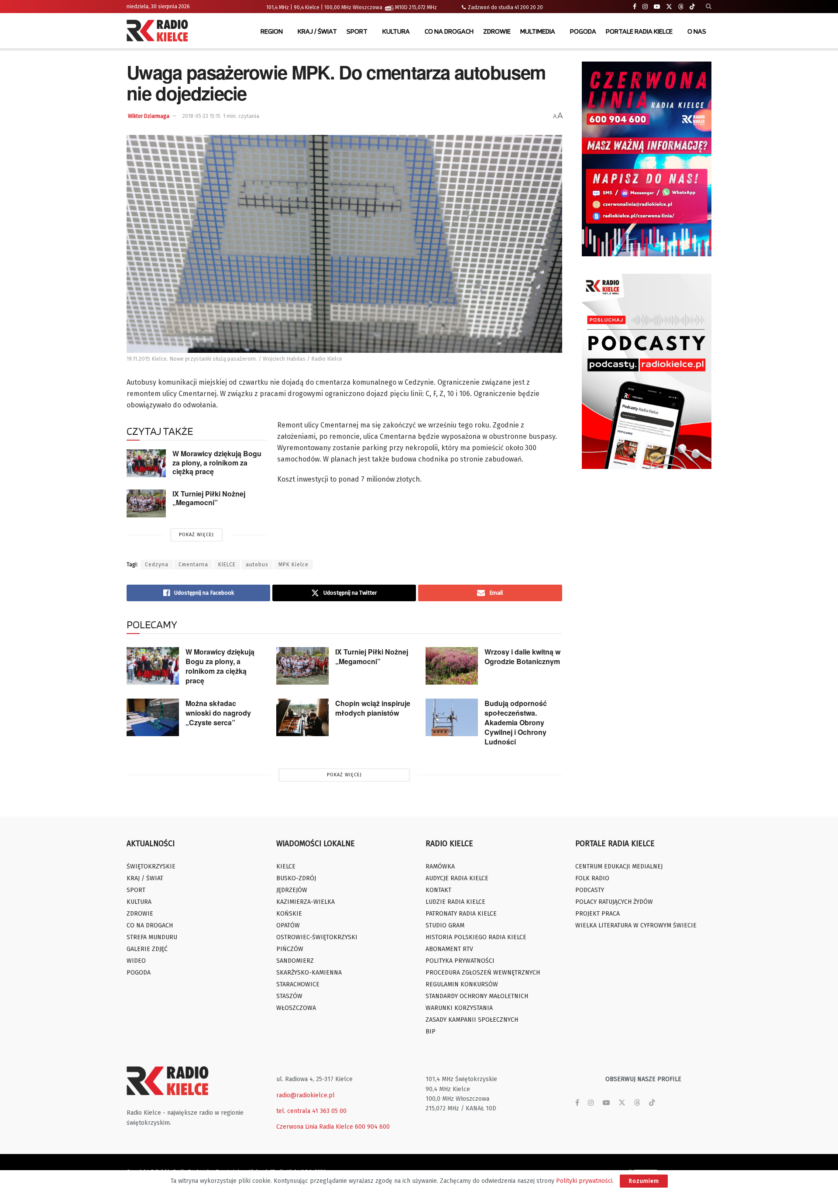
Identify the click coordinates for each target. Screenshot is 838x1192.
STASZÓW (289, 996)
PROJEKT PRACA (597, 913)
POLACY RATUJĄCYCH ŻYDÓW (614, 902)
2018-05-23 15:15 (201, 116)
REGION (272, 31)
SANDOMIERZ (295, 961)
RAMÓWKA (440, 866)
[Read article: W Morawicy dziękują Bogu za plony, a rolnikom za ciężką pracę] (146, 463)
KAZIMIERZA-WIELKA (305, 902)
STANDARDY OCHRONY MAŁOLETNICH (477, 996)
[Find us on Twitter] (669, 7)
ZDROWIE (497, 31)
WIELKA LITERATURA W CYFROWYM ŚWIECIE (636, 925)
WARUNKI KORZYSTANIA (459, 1008)
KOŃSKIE (289, 913)
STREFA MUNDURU (152, 937)
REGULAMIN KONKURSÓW (462, 984)
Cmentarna (193, 565)
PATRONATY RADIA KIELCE (461, 913)
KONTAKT (438, 890)
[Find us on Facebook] (634, 7)
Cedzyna (156, 565)
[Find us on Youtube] (657, 7)
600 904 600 (372, 1126)
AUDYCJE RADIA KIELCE (457, 878)
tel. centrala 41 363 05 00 (311, 1111)
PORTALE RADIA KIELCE (639, 31)
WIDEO (136, 961)
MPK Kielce (293, 565)
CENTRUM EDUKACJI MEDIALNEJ (619, 866)
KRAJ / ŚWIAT (317, 31)
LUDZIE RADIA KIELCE (455, 902)
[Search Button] (708, 6)
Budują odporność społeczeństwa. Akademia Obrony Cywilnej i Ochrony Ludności (515, 722)
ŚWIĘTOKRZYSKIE (151, 866)
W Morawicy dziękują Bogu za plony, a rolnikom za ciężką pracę (216, 462)
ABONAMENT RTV (449, 949)
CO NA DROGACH (449, 31)
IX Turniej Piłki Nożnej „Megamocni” (208, 498)
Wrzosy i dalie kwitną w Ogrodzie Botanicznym (522, 656)
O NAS (696, 31)
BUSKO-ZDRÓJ (296, 878)
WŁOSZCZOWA (296, 1008)
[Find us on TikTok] (692, 7)
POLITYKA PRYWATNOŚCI (460, 961)
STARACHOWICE (297, 984)
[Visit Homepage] (159, 31)
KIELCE (227, 565)
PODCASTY (589, 890)
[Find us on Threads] (680, 7)
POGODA (583, 31)
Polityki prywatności (584, 1181)
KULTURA (396, 31)
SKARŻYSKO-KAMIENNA (309, 972)
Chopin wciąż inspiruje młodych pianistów (372, 708)
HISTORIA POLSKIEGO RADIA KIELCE (476, 937)
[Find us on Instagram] (645, 7)
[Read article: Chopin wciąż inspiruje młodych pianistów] (302, 717)
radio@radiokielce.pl (305, 1095)
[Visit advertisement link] (647, 159)
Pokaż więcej (196, 534)
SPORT (357, 31)
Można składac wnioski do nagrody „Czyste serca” (218, 712)
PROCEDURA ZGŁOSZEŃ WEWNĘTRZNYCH (483, 972)
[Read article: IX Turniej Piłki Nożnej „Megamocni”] (146, 503)
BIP (431, 1031)
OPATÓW (288, 925)
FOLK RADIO (592, 878)
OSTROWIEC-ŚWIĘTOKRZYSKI (316, 937)
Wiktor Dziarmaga (148, 116)
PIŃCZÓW (289, 949)
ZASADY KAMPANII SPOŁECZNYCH (472, 1019)
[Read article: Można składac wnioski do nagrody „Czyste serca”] (153, 717)
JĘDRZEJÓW (291, 890)
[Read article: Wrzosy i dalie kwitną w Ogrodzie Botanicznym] (452, 666)
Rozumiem (643, 1181)
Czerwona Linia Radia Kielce (314, 1126)
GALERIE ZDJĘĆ (147, 949)
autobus (257, 565)
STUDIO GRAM (445, 925)
